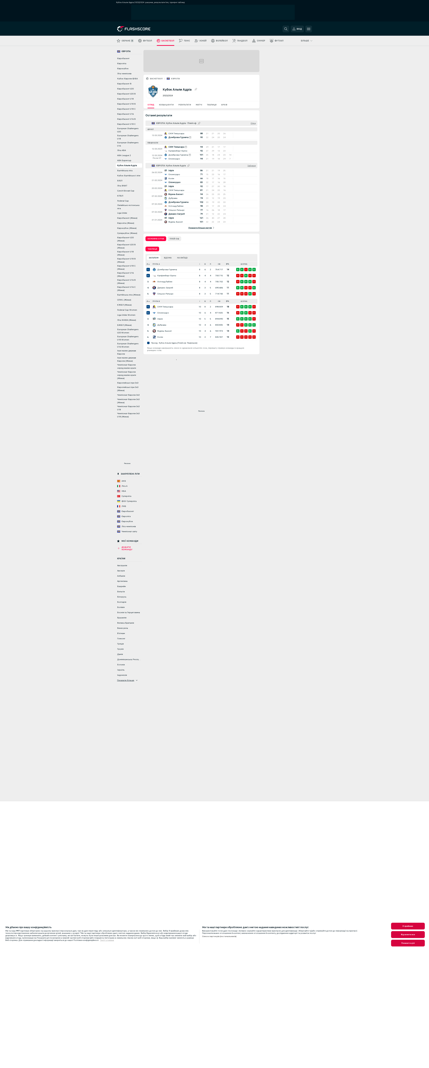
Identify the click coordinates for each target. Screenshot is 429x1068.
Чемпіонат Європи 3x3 (128, 395)
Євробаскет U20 (125, 88)
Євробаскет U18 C (126, 109)
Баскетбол (156, 78)
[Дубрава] (154, 325)
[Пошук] (286, 29)
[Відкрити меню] (308, 29)
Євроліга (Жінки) (125, 223)
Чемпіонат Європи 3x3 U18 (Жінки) (128, 415)
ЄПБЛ (120, 195)
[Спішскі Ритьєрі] (154, 293)
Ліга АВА (121, 150)
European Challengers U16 (128, 144)
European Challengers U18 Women (128, 338)
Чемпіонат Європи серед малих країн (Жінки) (126, 375)
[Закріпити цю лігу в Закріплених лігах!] (195, 89)
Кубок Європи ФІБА (127, 78)
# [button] (147, 264)
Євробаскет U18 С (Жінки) (126, 267)
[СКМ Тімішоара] (154, 306)
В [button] (205, 264)
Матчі (199, 105)
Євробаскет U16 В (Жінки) (126, 282)
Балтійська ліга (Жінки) (128, 294)
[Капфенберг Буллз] (154, 275)
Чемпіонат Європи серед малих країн (126, 366)
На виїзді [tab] (182, 258)
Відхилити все (408, 934)
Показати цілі (408, 943)
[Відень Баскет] (154, 331)
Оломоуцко (163, 312)
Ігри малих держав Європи (126, 352)
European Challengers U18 (128, 137)
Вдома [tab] (168, 258)
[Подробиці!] (201, 135)
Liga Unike (122, 213)
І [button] (199, 264)
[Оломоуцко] (154, 312)
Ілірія (160, 319)
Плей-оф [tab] (174, 239)
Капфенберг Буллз (166, 275)
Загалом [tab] (153, 258)
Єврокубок (123, 68)
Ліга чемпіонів (124, 73)
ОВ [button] (219, 264)
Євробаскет (123, 58)
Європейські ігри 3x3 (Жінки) (127, 389)
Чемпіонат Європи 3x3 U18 (128, 408)
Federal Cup (123, 200)
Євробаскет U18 (125, 98)
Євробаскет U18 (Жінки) (125, 253)
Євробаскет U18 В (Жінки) (126, 260)
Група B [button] (156, 301)
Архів (224, 105)
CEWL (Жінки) (124, 299)
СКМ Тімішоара (165, 306)
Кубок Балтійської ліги (128, 175)
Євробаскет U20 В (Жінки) (126, 246)
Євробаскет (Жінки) (127, 218)
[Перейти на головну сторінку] (140, 29)
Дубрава (161, 325)
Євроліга (121, 63)
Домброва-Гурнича (167, 269)
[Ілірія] (154, 319)
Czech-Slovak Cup (125, 190)
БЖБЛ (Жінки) (124, 325)
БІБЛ (119, 180)
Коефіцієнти (166, 105)
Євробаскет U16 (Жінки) (125, 274)
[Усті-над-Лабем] (154, 281)
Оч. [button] (227, 264)
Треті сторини (107, 940)
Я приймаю (408, 926)
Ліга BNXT (122, 185)
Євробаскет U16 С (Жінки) (126, 289)
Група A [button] (156, 264)
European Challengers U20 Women (128, 331)
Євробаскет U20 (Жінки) (125, 239)
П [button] (210, 264)
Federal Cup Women (127, 310)
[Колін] (154, 337)
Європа (175, 78)
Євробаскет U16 (125, 114)
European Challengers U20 (128, 130)
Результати (184, 105)
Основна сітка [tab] (155, 239)
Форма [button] (244, 264)
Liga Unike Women (126, 315)
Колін (160, 337)
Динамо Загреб (165, 287)
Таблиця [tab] (152, 249)
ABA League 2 (124, 155)
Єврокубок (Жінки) (127, 228)
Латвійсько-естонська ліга (128, 207)
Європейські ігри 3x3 (127, 382)
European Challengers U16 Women (128, 345)
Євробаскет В (124, 83)
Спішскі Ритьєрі (165, 293)
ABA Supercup (124, 160)
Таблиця (211, 105)
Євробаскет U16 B (126, 119)
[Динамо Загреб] (154, 287)
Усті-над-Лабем (164, 281)
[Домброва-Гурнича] (154, 269)
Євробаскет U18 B (126, 104)
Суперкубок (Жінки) (127, 233)
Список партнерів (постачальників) (219, 936)
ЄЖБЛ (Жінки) (124, 305)
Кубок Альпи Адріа (127, 165)
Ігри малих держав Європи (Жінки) (126, 359)
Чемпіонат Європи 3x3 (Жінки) (128, 401)
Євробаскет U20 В (126, 93)
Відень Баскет (164, 331)
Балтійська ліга (124, 170)
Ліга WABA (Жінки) (126, 320)
